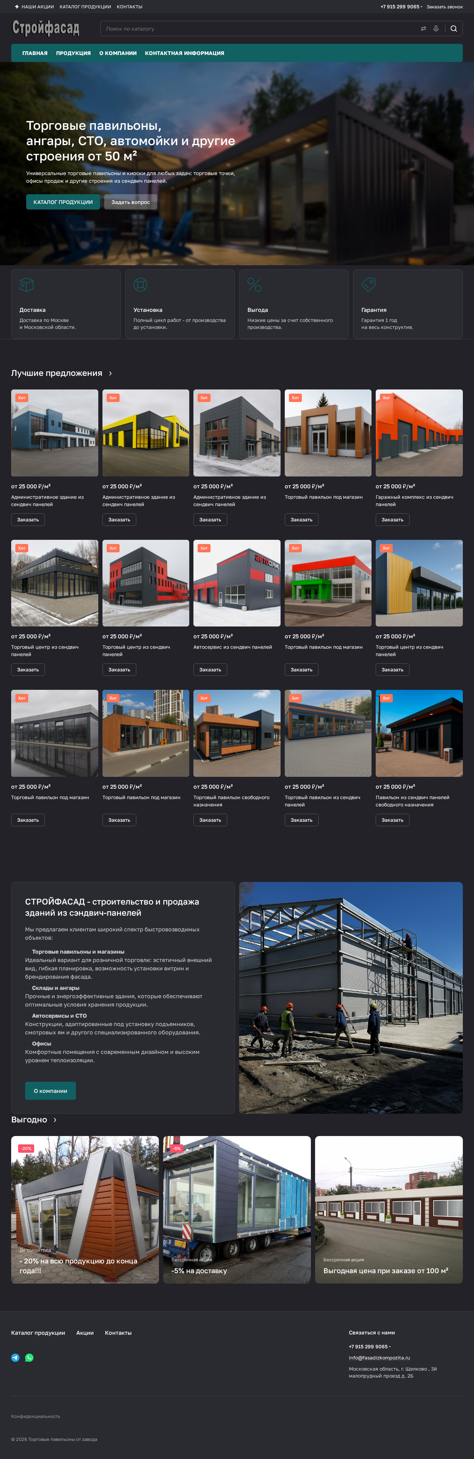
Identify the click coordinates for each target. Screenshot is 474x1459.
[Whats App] (29, 1358)
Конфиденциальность (35, 1416)
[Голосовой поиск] (437, 28)
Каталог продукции (38, 1332)
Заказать (28, 519)
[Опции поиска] (422, 28)
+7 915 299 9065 (400, 6)
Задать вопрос (131, 202)
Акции (85, 1332)
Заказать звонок (445, 6)
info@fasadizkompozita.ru (379, 1358)
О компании (50, 1090)
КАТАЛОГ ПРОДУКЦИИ (63, 202)
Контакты (118, 1332)
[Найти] (453, 28)
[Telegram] (15, 1358)
